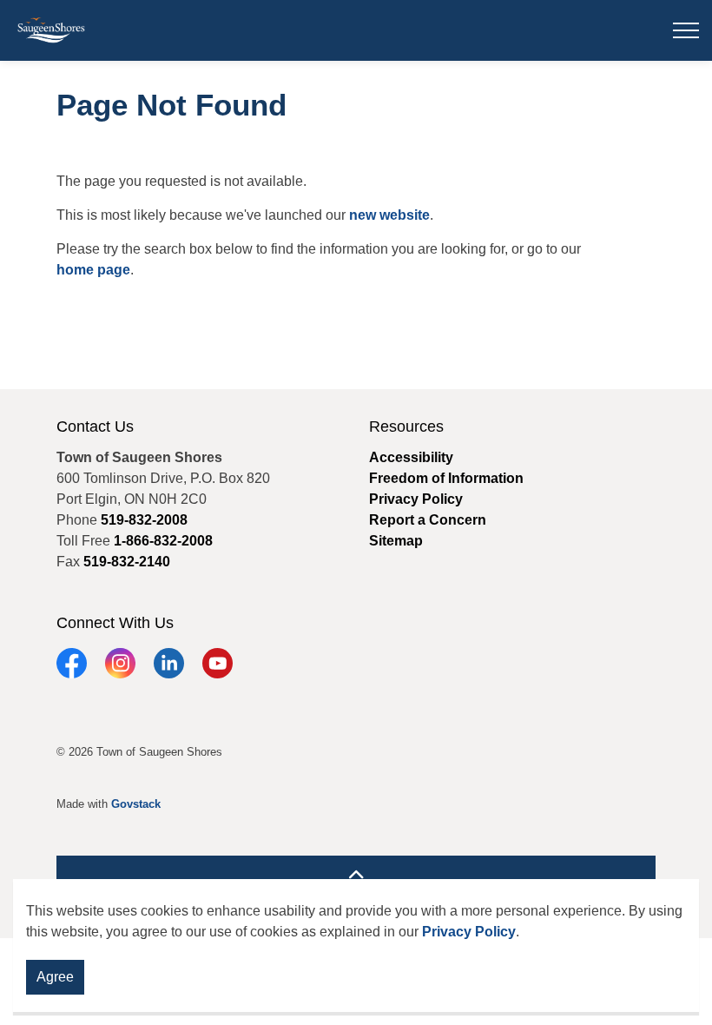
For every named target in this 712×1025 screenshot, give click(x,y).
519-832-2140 (126, 561)
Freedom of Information (446, 478)
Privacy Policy (469, 931)
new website (389, 215)
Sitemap (396, 540)
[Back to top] (356, 875)
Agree (55, 976)
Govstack (136, 803)
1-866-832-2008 (163, 540)
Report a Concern (427, 519)
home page (93, 269)
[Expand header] (686, 30)
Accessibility (411, 457)
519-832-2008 (144, 519)
